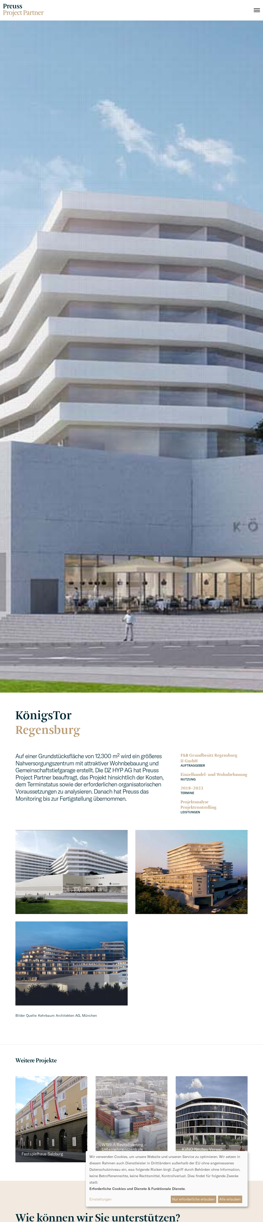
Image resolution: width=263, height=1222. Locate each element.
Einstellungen (100, 1199)
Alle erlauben (230, 1199)
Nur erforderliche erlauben (193, 1199)
